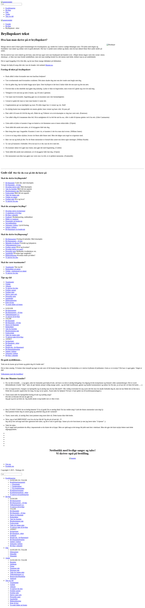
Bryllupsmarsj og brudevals (15, 229)
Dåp (6, 12)
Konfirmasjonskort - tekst (19, 492)
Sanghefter (9, 253)
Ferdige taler (9, 199)
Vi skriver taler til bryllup (14, 337)
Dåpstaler (13, 556)
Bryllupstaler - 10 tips (13, 185)
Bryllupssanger (10, 239)
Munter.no (49, 65)
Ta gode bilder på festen (14, 304)
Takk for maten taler (12, 335)
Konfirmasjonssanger (17, 482)
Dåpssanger (14, 552)
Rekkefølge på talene (13, 269)
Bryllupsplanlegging (12, 349)
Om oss (8, 464)
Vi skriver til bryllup (12, 317)
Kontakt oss (9, 466)
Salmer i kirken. (11, 227)
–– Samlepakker (16, 486)
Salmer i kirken (10, 351)
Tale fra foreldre (11, 189)
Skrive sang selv (11, 294)
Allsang (8, 286)
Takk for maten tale (12, 195)
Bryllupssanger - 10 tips (13, 241)
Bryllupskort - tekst (12, 343)
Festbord (8, 217)
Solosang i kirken (11, 225)
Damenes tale (15, 568)
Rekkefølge (9, 327)
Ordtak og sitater (11, 197)
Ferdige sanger (10, 247)
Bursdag (13, 562)
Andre (7, 14)
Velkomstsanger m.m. (13, 245)
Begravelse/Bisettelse (17, 576)
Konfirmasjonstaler (17, 490)
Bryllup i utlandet (11, 215)
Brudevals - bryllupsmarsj (14, 347)
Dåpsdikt (13, 554)
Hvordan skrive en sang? (14, 249)
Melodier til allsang (12, 243)
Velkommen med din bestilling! (12, 374)
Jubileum (13, 564)
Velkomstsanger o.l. (12, 314)
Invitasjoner (9, 341)
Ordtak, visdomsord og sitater (16, 271)
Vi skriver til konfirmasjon (19, 495)
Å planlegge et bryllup (13, 213)
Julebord (13, 578)
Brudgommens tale (12, 191)
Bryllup (8, 10)
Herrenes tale (14, 570)
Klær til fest (9, 302)
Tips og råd (9, 16)
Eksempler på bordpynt (13, 221)
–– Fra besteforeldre (17, 488)
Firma (12, 566)
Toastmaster (9, 267)
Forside (8, 24)
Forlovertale (9, 193)
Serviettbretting (10, 223)
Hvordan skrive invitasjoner (15, 211)
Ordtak (7, 284)
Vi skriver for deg (11, 201)
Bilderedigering (11, 255)
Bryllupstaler (10, 183)
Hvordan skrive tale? (12, 187)
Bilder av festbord (11, 219)
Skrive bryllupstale (12, 325)
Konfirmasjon (10, 8)
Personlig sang (10, 251)
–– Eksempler (15, 484)
